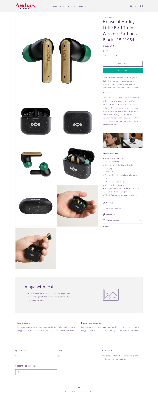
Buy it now (122, 70)
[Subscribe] (54, 372)
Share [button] (107, 227)
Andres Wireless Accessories (75, 391)
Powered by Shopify (89, 391)
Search (17, 356)
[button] (131, 6)
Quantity (105, 51)
